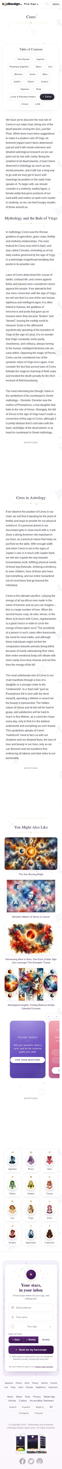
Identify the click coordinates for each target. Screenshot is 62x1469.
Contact (23, 1401)
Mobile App (49, 1397)
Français (39, 1413)
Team (27, 1397)
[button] (47, 3)
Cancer (53, 1383)
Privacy (37, 1397)
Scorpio (29, 1387)
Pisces (19, 1383)
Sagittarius (41, 1387)
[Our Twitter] (31, 1461)
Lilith (37, 104)
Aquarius (9, 1383)
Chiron (25, 104)
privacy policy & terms (44, 1367)
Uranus (44, 82)
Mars (45, 74)
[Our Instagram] (40, 1461)
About (19, 1397)
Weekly (32, 1340)
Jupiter (17, 82)
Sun (50, 67)
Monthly (46, 1340)
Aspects (40, 59)
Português (24, 1413)
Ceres (48, 97)
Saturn (30, 82)
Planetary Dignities (19, 67)
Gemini (44, 1383)
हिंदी (51, 1407)
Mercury (18, 74)
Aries (27, 1383)
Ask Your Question (27, 1060)
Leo (6, 1387)
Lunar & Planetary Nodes (23, 97)
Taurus (35, 1383)
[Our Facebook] (22, 1461)
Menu (56, 4)
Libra (31, 334)
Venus (32, 74)
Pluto (38, 89)
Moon (38, 67)
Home (10, 1397)
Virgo (52, 255)
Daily (17, 1340)
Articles (12, 1401)
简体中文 (40, 1407)
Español (26, 1407)
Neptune (25, 89)
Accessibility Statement (42, 1401)
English (13, 1407)
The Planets (24, 59)
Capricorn (53, 1387)
